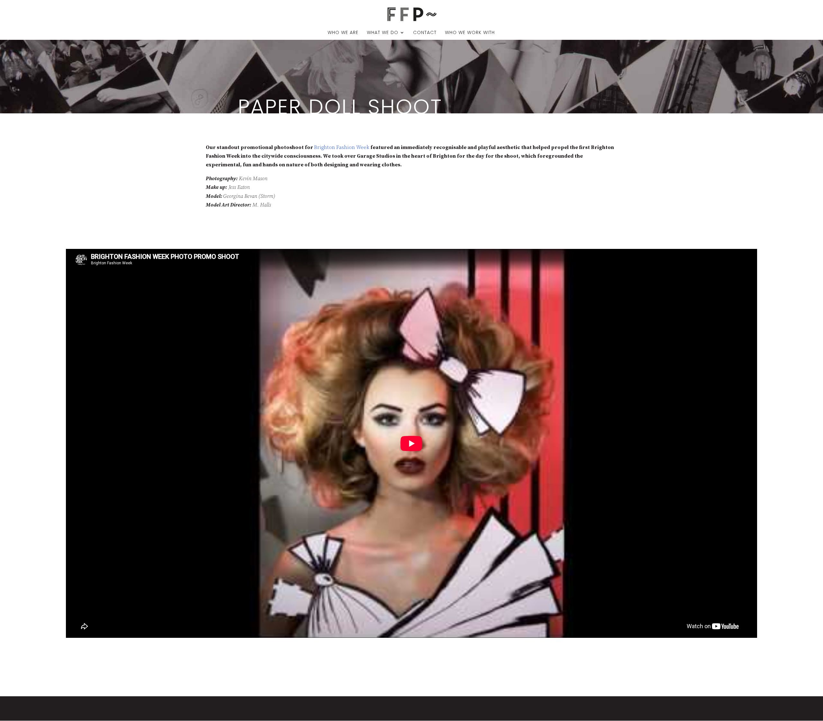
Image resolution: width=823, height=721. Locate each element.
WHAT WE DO (382, 33)
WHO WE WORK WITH (470, 33)
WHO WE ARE (343, 33)
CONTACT (425, 33)
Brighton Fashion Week (341, 147)
